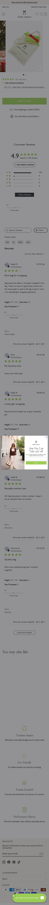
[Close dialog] (46, 437)
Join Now (36, 462)
